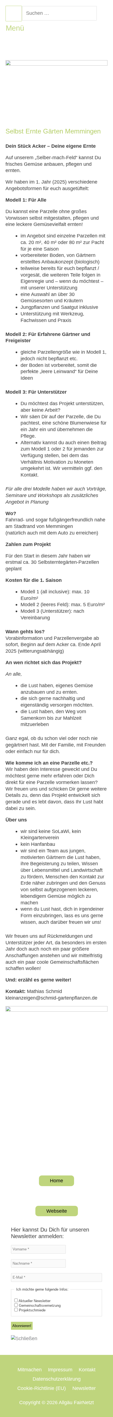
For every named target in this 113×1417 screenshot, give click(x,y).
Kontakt (87, 1369)
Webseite (56, 1211)
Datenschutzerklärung (57, 1379)
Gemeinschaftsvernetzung (39, 1305)
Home (56, 1180)
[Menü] (13, 13)
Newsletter (84, 1388)
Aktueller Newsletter (34, 1301)
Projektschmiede (32, 1310)
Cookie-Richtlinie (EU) (41, 1388)
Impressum (60, 1369)
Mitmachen (30, 1369)
